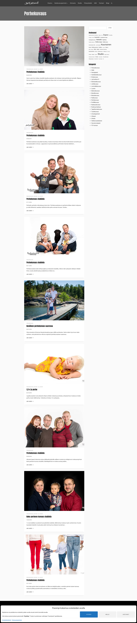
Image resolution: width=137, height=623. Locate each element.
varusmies (100, 56)
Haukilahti (97, 37)
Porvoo (108, 51)
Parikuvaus (94, 98)
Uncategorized (95, 114)
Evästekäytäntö (6, 620)
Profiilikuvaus (95, 102)
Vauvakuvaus (105, 57)
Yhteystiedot (88, 3)
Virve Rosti (100, 58)
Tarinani (101, 3)
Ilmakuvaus (94, 77)
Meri (95, 49)
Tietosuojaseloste (17, 620)
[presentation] (54, 46)
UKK (95, 3)
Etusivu (50, 3)
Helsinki (99, 40)
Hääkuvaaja (98, 42)
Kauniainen (106, 44)
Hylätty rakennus (92, 42)
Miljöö (98, 49)
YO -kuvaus (94, 125)
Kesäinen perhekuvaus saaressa (39, 326)
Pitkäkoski (105, 51)
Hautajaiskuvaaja (103, 37)
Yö (103, 58)
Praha (90, 54)
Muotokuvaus (95, 95)
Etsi (110, 28)
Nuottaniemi (91, 51)
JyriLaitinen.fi (95, 79)
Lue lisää (29, 83)
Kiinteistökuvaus (96, 82)
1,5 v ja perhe (31, 389)
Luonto (103, 47)
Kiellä (107, 614)
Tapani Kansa (106, 54)
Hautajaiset (94, 72)
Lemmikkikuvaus (96, 86)
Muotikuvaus (95, 93)
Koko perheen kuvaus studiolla (39, 516)
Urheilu (93, 118)
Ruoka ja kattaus (96, 107)
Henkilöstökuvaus (96, 75)
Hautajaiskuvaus (92, 40)
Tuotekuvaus (95, 112)
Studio (80, 3)
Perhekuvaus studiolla (35, 135)
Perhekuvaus (29, 69)
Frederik (90, 37)
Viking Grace (91, 59)
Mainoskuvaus (95, 91)
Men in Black (91, 49)
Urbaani (93, 116)
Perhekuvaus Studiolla (35, 71)
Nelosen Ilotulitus (103, 49)
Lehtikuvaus (94, 84)
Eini (102, 35)
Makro (106, 47)
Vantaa (96, 57)
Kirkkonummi (95, 47)
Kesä (90, 47)
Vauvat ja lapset (38, 69)
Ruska (93, 54)
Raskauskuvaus (95, 105)
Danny (100, 35)
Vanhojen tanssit (92, 56)
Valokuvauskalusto (96, 121)
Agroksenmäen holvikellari (93, 35)
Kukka (100, 47)
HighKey (104, 40)
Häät (92, 70)
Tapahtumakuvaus (96, 109)
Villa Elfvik (96, 58)
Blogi (107, 3)
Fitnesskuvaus (95, 68)
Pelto (96, 51)
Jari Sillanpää (98, 45)
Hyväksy (88, 614)
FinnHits (110, 35)
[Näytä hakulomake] (111, 3)
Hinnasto (73, 3)
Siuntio (96, 54)
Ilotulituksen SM (92, 45)
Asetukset (126, 614)
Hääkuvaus (105, 42)
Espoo (105, 35)
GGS (93, 37)
